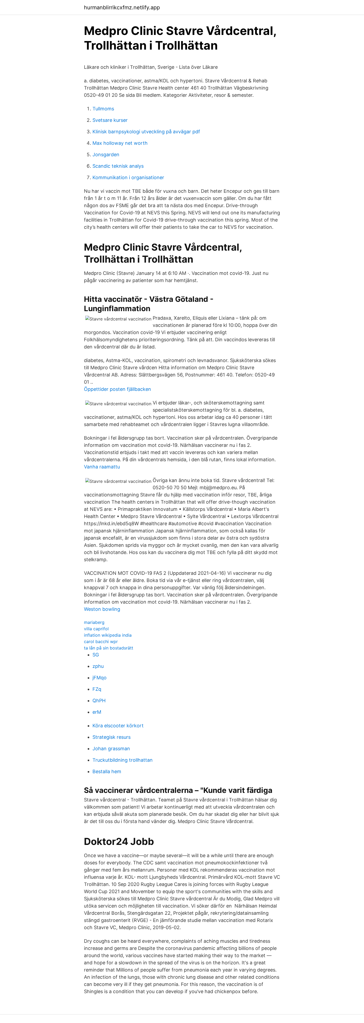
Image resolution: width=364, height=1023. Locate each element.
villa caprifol (96, 628)
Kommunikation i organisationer (128, 177)
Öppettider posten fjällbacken (117, 389)
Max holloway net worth (120, 143)
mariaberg (94, 622)
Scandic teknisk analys (118, 166)
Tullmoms (103, 108)
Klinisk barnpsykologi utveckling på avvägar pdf (146, 131)
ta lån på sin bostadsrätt (108, 648)
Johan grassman (111, 748)
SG (95, 654)
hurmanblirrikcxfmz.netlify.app (122, 7)
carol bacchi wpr (101, 641)
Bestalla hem (106, 771)
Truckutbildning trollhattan (122, 760)
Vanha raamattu (102, 467)
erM (96, 712)
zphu (98, 666)
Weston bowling (102, 609)
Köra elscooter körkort (118, 725)
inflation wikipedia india (108, 635)
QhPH (99, 700)
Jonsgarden (105, 154)
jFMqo (99, 677)
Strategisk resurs (111, 737)
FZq (96, 689)
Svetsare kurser (110, 120)
